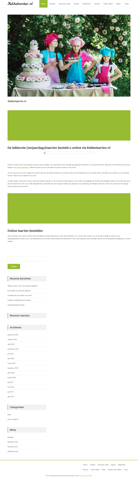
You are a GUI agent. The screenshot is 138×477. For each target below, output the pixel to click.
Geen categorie (13, 419)
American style (64, 4)
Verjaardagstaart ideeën (16, 305)
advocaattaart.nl (23, 167)
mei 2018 (11, 387)
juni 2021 (11, 354)
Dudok (76, 4)
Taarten (52, 4)
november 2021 (13, 349)
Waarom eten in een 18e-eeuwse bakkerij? (23, 286)
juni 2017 (11, 392)
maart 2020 (12, 378)
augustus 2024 (13, 335)
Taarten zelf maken (114, 470)
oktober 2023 (12, 339)
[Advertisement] (69, 125)
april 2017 (11, 397)
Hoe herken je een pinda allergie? (19, 291)
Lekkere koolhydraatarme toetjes (19, 300)
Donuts (97, 4)
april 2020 (11, 373)
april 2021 (11, 359)
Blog (118, 4)
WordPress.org (13, 451)
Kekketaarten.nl (20, 4)
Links (127, 4)
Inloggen (11, 437)
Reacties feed (12, 447)
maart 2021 (12, 363)
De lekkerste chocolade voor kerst (20, 295)
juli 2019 (10, 382)
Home (43, 4)
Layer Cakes (108, 4)
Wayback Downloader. (85, 475)
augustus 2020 (13, 368)
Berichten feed (13, 442)
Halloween (87, 4)
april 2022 (11, 344)
